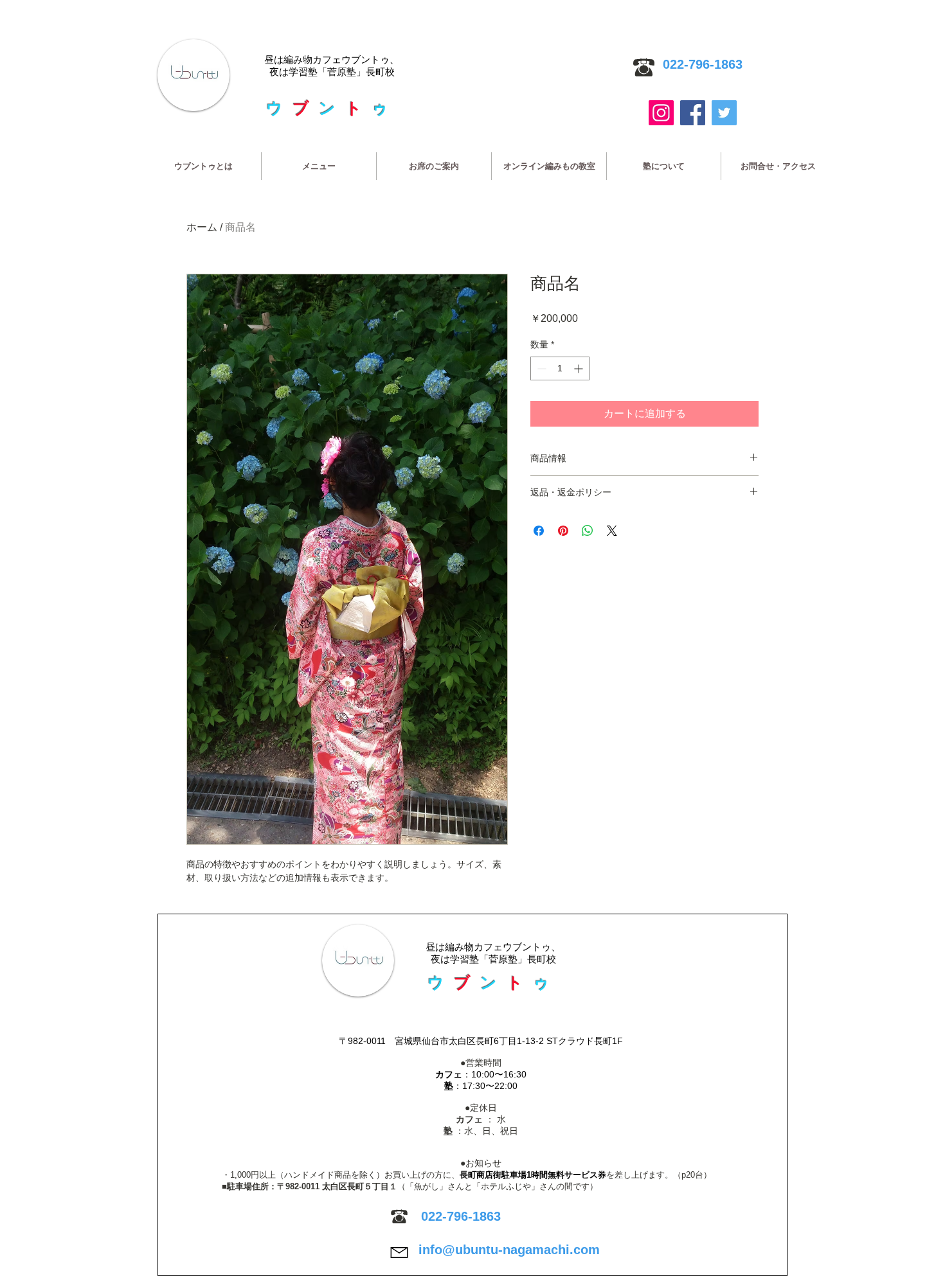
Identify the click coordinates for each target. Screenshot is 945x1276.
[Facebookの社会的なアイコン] (692, 112)
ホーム (201, 227)
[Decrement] (540, 368)
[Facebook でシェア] (538, 530)
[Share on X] (612, 530)
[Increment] (580, 368)
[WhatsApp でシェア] (587, 530)
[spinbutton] (560, 368)
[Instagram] (661, 112)
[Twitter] (724, 112)
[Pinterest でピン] (563, 530)
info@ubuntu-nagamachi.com (509, 1250)
